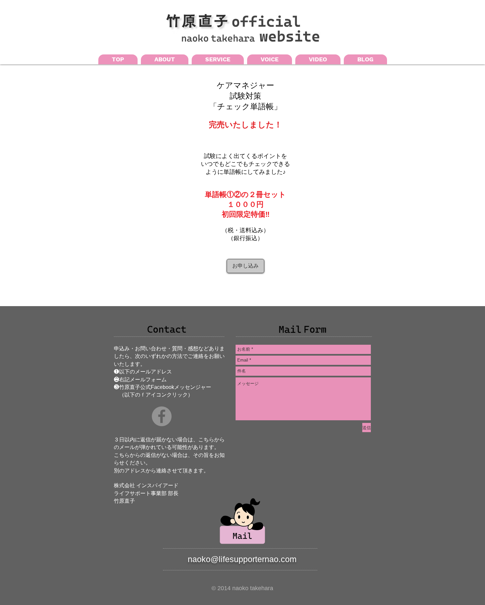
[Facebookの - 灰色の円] (162, 416)
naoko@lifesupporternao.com (242, 559)
